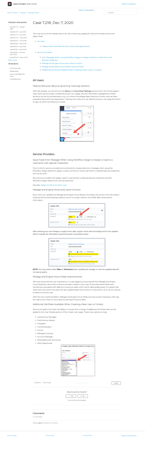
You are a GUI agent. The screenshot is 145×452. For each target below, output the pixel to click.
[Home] (9, 4)
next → (86, 383)
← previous (78, 383)
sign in (40, 423)
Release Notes (33, 13)
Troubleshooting (15, 79)
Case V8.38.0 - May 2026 (18, 43)
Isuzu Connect (12, 13)
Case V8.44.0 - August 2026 (17, 28)
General (23, 13)
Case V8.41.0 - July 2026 (18, 35)
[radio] (71, 396)
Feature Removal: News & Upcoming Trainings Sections (66, 46)
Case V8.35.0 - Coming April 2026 (17, 53)
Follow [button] (116, 383)
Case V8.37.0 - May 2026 (18, 46)
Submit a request (128, 4)
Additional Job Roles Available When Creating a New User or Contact (72, 70)
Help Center (25, 4)
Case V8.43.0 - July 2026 (18, 32)
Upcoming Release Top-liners (17, 75)
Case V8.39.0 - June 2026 (18, 40)
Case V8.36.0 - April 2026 (18, 49)
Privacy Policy (87, 435)
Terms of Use (50, 435)
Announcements (15, 68)
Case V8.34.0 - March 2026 (19, 57)
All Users (41, 41)
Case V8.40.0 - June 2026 (18, 38)
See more (12, 60)
